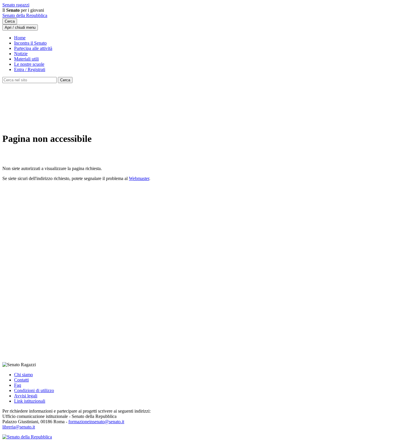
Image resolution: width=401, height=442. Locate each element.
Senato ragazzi (15, 4)
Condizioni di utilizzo (34, 390)
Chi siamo (23, 374)
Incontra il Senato (30, 43)
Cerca (10, 21)
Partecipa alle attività (33, 48)
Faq (17, 385)
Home (20, 37)
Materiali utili (26, 58)
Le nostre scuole (29, 64)
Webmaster (139, 178)
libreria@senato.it (18, 426)
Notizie (21, 53)
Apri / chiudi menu (20, 27)
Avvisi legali (25, 395)
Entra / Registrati (29, 69)
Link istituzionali (29, 401)
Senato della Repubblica (24, 15)
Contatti (21, 379)
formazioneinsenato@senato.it (96, 421)
